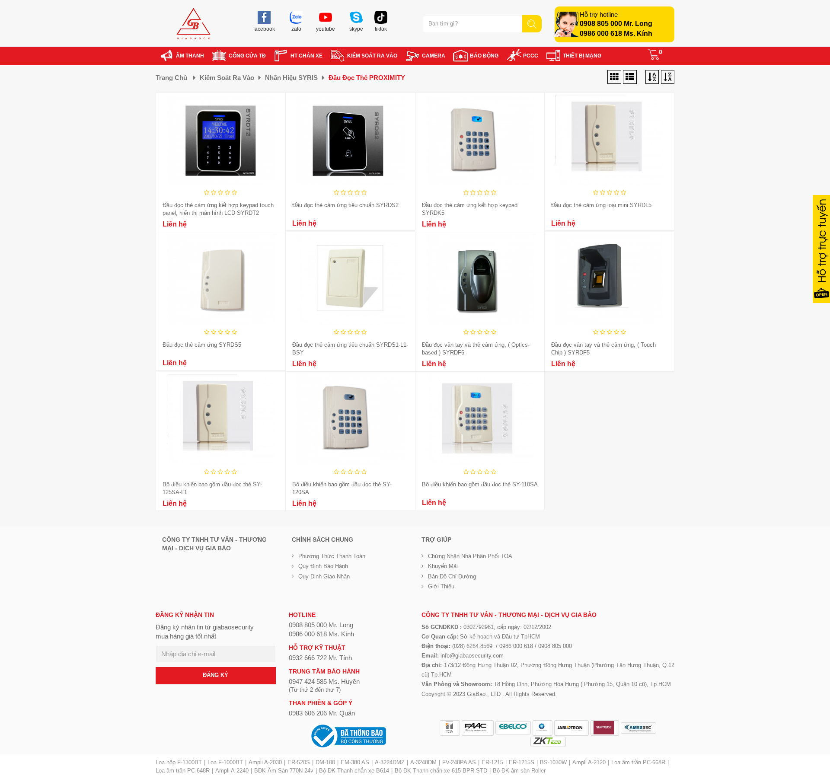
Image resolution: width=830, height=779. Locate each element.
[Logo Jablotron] (571, 728)
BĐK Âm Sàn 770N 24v (283, 770)
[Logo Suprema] (605, 728)
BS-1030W (553, 762)
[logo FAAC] (478, 728)
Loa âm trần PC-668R (638, 762)
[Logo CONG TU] (638, 728)
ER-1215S (521, 762)
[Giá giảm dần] (652, 77)
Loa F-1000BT (225, 762)
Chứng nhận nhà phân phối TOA (470, 556)
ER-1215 (492, 762)
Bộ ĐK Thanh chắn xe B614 (354, 770)
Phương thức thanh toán (331, 556)
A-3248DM (423, 762)
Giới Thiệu (441, 586)
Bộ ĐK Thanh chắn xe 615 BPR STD (441, 770)
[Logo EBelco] (513, 727)
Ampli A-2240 (232, 770)
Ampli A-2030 (265, 762)
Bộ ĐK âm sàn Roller (519, 770)
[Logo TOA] (450, 728)
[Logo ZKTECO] (548, 742)
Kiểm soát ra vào (227, 77)
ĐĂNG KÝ (215, 675)
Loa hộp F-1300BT (179, 762)
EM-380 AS (355, 762)
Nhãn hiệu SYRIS (291, 77)
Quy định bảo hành (323, 566)
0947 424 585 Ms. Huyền (324, 681)
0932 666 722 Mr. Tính (320, 657)
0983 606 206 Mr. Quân (322, 713)
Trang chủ (171, 77)
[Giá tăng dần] (667, 77)
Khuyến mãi (443, 566)
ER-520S (298, 762)
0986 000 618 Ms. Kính (616, 33)
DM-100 (325, 762)
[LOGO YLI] (542, 728)
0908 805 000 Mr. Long (616, 23)
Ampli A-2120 (589, 762)
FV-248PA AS (459, 762)
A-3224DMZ (390, 762)
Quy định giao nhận (324, 576)
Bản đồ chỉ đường (452, 576)
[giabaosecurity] (193, 23)
